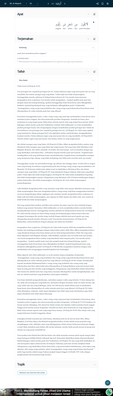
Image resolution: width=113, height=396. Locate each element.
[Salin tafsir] (94, 71)
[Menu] (5, 3)
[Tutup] (110, 390)
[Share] (97, 3)
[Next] (65, 4)
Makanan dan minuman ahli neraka (32, 373)
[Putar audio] (93, 22)
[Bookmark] (102, 3)
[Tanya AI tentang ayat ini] (107, 382)
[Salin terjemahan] (94, 39)
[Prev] (48, 4)
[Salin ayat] (94, 14)
